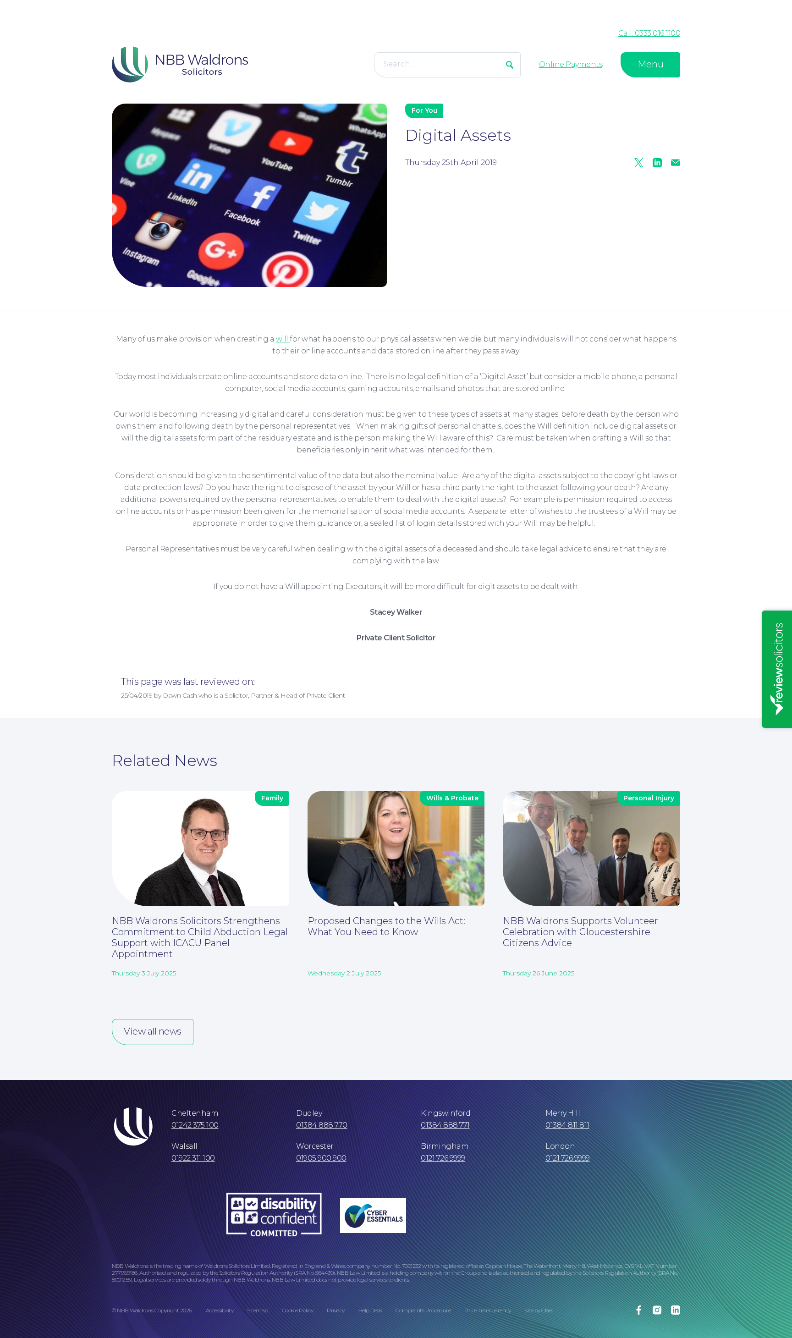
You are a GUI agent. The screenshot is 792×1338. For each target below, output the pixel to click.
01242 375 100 (195, 1125)
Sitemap (257, 1310)
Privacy (336, 1310)
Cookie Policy (298, 1310)
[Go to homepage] (180, 64)
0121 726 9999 (443, 1158)
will (283, 339)
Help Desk (370, 1310)
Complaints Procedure (423, 1310)
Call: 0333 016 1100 (649, 33)
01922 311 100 (193, 1158)
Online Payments (571, 64)
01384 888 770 (321, 1125)
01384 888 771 (445, 1125)
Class (547, 1310)
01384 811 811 (567, 1125)
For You (424, 110)
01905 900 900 (321, 1158)
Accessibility (220, 1310)
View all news (153, 1031)
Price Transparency (487, 1310)
